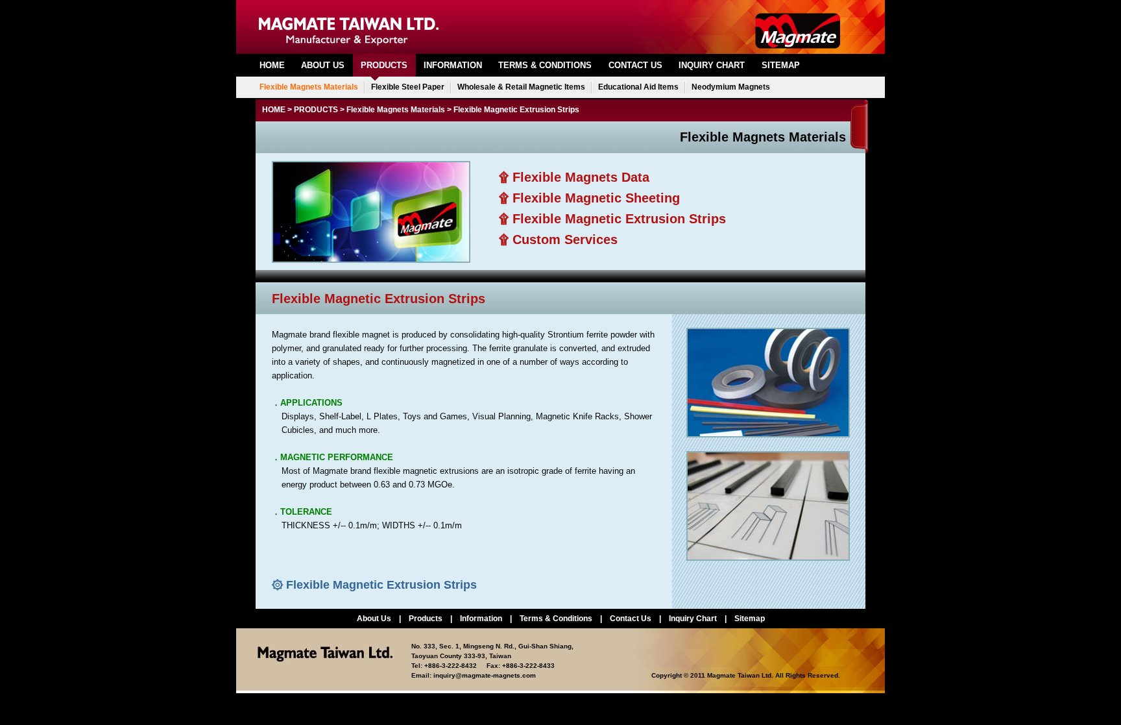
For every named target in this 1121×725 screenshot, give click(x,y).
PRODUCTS (384, 65)
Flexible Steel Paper (407, 87)
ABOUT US (322, 65)
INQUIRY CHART (712, 65)
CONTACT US (635, 65)
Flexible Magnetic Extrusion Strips (619, 219)
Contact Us (630, 618)
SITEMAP (781, 65)
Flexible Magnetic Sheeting (596, 198)
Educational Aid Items (638, 87)
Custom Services (565, 239)
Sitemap (749, 618)
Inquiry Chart (693, 618)
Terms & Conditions (556, 618)
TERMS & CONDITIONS (545, 65)
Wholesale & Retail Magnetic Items (521, 87)
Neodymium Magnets (731, 87)
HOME (272, 65)
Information (481, 618)
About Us (374, 618)
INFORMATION (453, 65)
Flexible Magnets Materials (308, 87)
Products (425, 618)
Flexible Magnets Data (580, 177)
